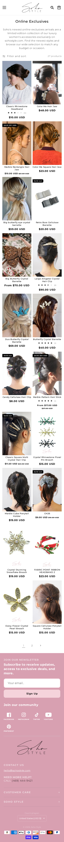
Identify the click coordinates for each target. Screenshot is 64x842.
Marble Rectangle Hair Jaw (17, 168)
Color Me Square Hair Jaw (47, 167)
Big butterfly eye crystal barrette (16, 223)
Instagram (23, 719)
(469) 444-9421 (22, 780)
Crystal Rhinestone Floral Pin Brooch (47, 458)
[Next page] (40, 645)
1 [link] (23, 645)
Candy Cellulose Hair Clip (17, 397)
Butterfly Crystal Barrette (47, 339)
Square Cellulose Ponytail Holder (47, 627)
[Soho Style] (32, 747)
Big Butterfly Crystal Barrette (16, 280)
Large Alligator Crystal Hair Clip (47, 280)
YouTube (48, 719)
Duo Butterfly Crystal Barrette (17, 340)
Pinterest (9, 731)
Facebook (9, 719)
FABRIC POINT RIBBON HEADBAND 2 (47, 571)
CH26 (47, 513)
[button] (3, 7)
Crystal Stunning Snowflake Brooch (17, 571)
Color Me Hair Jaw (47, 106)
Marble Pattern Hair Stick (47, 397)
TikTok (36, 719)
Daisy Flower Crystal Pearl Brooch (16, 627)
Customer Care (17, 792)
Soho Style (14, 801)
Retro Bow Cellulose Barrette (47, 223)
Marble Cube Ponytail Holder (17, 514)
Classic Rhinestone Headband (16, 107)
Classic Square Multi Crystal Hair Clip (16, 458)
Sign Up (32, 693)
